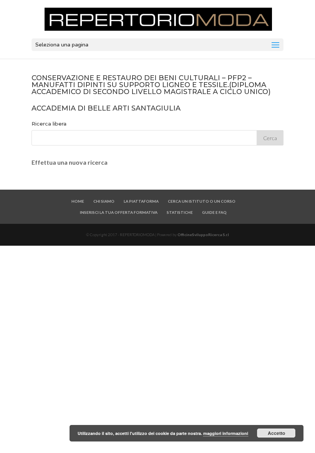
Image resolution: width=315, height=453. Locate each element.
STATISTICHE (180, 212)
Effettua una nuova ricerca (70, 162)
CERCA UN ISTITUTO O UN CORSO (201, 201)
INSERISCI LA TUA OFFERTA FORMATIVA (119, 212)
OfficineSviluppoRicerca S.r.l (203, 234)
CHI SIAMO (103, 201)
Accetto (276, 433)
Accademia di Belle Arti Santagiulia (106, 108)
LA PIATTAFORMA (141, 201)
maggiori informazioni (225, 433)
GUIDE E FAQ (214, 212)
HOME (77, 201)
